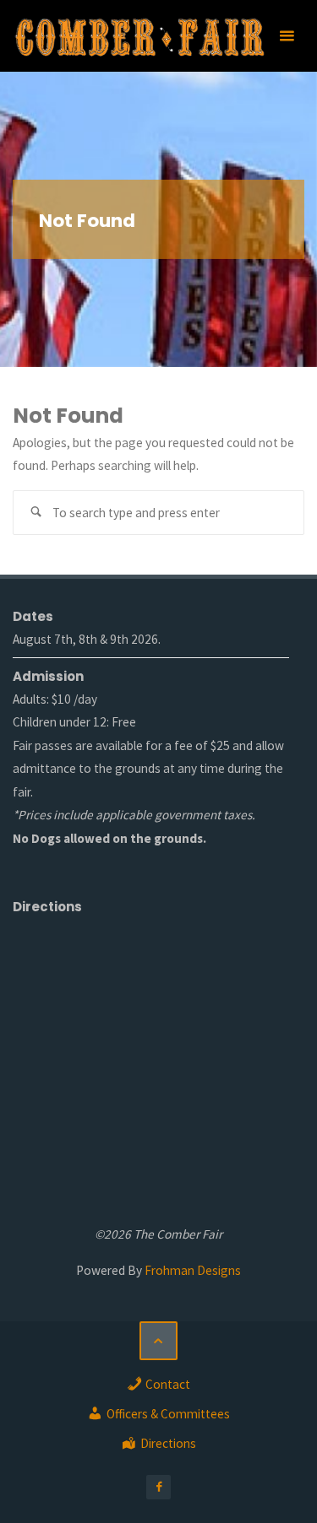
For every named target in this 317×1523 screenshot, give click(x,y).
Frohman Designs (193, 1270)
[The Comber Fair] (139, 36)
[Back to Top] (158, 1340)
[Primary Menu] (286, 36)
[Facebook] (158, 1487)
